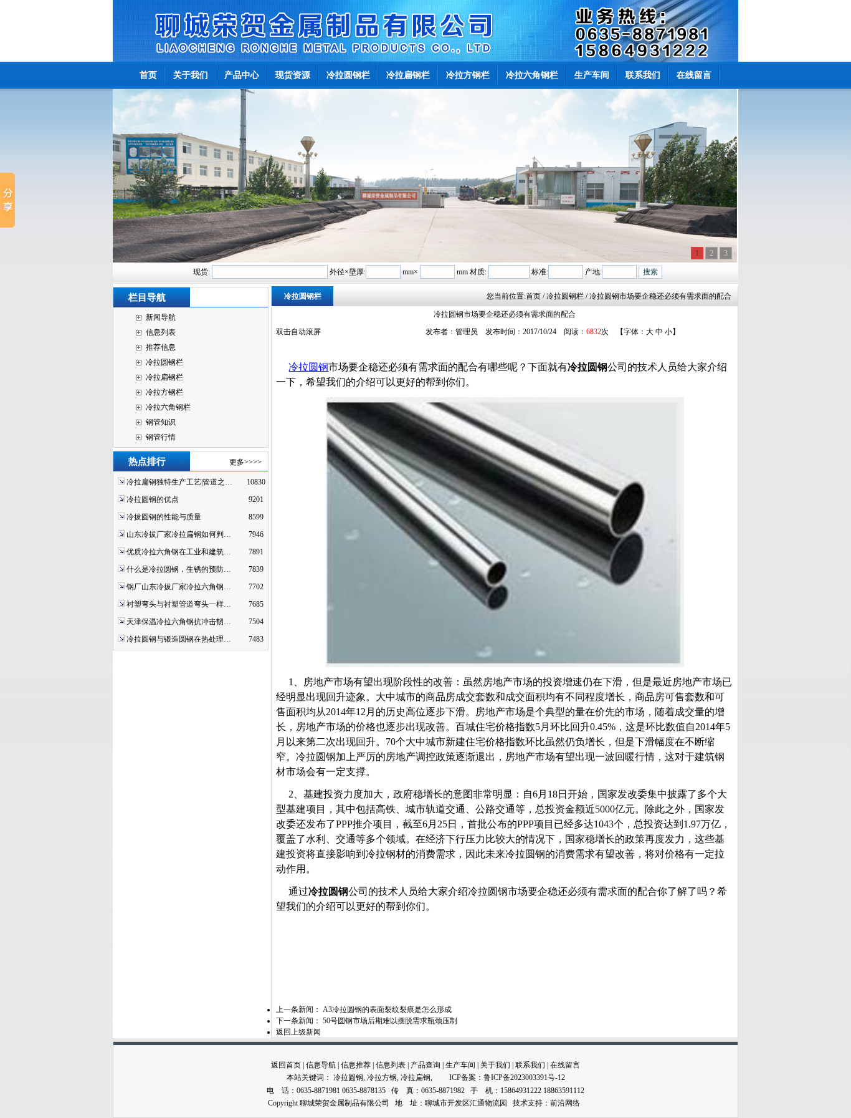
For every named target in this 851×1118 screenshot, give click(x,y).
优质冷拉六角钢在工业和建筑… (178, 551)
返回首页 (286, 1065)
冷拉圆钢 (308, 367)
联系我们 (530, 1065)
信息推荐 (356, 1065)
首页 (533, 296)
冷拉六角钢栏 (168, 407)
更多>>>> (245, 462)
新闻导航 (161, 317)
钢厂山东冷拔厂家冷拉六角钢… (178, 586)
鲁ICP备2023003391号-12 (524, 1077)
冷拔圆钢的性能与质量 (163, 517)
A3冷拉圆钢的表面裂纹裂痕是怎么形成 (387, 1009)
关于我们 (495, 1065)
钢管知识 (161, 422)
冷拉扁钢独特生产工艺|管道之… (179, 482)
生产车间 (460, 1065)
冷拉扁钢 (415, 1077)
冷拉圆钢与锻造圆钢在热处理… (178, 639)
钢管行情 (161, 437)
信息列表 (161, 332)
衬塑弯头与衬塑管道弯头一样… (178, 604)
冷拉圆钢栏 (164, 362)
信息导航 (321, 1065)
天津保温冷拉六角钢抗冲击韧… (178, 621)
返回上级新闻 (298, 1032)
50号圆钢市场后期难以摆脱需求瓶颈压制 (390, 1020)
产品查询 (425, 1065)
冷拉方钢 (382, 1077)
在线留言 (565, 1065)
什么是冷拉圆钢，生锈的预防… (178, 569)
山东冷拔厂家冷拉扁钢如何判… (178, 534)
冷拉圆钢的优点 (152, 499)
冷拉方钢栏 (164, 392)
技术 (520, 1103)
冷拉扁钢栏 (164, 377)
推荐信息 (161, 347)
